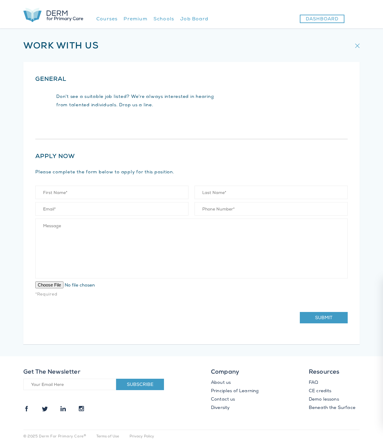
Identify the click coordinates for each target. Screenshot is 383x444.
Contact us (223, 399)
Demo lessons (324, 399)
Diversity (220, 408)
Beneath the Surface (332, 408)
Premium (135, 19)
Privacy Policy (142, 436)
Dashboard (322, 19)
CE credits (320, 391)
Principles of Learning (235, 391)
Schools (163, 19)
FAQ (313, 383)
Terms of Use (107, 436)
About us (221, 383)
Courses (107, 19)
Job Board (194, 19)
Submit (323, 318)
